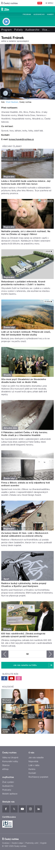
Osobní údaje (17, 843)
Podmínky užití (31, 843)
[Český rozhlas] (9, 3)
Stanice (5, 765)
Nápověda (33, 761)
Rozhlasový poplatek (38, 777)
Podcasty (6, 790)
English (43, 843)
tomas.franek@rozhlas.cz (21, 139)
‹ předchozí (4, 654)
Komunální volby (10, 761)
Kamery (50, 14)
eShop (5, 769)
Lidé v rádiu (34, 765)
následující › (50, 654)
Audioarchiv (39, 14)
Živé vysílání (8, 782)
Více (46, 29)
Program (27, 14)
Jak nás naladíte (36, 757)
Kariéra (32, 769)
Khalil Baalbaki (12, 102)
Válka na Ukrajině (10, 757)
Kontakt (32, 773)
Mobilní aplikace (10, 793)
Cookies (5, 843)
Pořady (18, 29)
